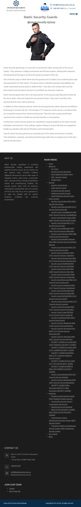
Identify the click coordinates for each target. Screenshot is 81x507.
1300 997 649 (58, 8)
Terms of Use (7, 503)
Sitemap (24, 503)
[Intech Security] (16, 4)
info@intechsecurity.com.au (64, 5)
